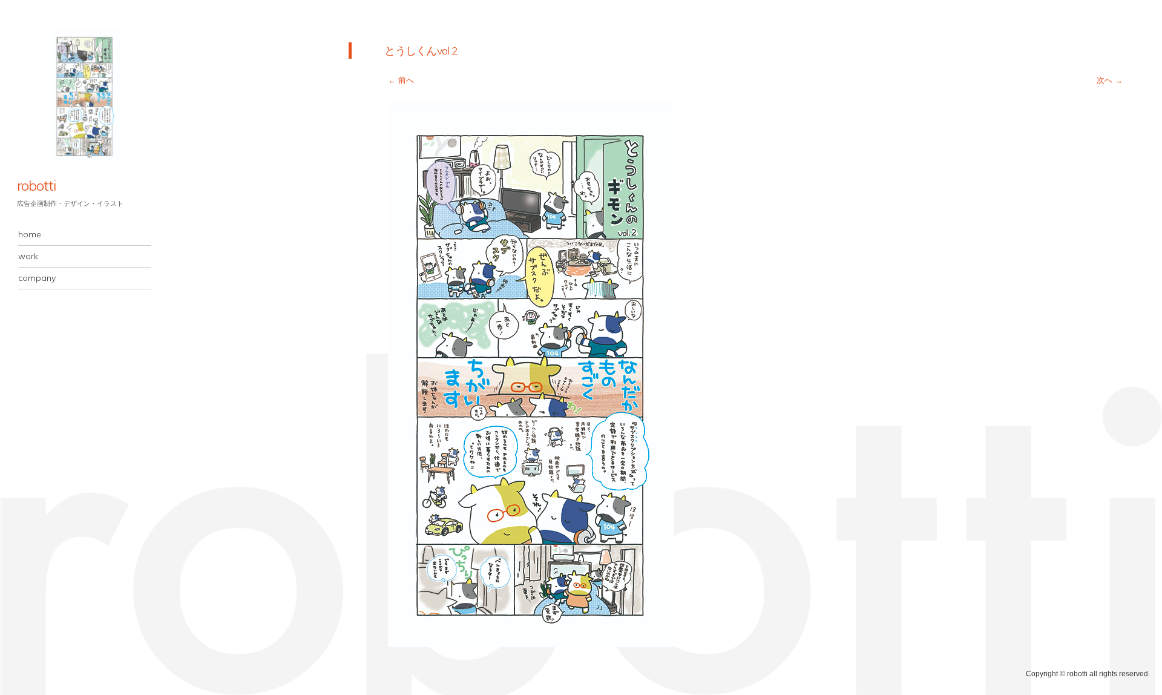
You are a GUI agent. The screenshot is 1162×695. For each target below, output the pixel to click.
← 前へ (401, 80)
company (37, 277)
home (29, 234)
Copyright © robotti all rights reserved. (1088, 674)
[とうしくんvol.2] (531, 644)
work (28, 256)
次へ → (1110, 80)
